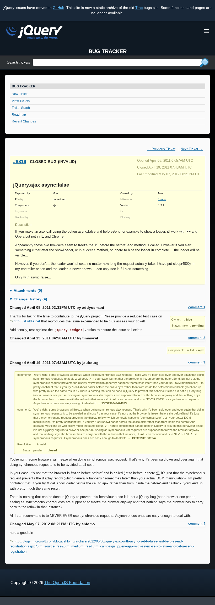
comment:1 (196, 307)
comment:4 (196, 523)
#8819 (19, 161)
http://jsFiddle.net (27, 321)
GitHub (58, 7)
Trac (139, 7)
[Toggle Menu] (206, 31)
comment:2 (196, 338)
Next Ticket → (192, 149)
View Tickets (21, 101)
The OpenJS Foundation (67, 582)
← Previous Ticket (161, 149)
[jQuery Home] (34, 33)
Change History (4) (30, 299)
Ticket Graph (21, 108)
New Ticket (20, 94)
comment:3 (196, 362)
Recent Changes (24, 121)
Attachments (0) (28, 290)
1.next (162, 199)
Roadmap (19, 114)
